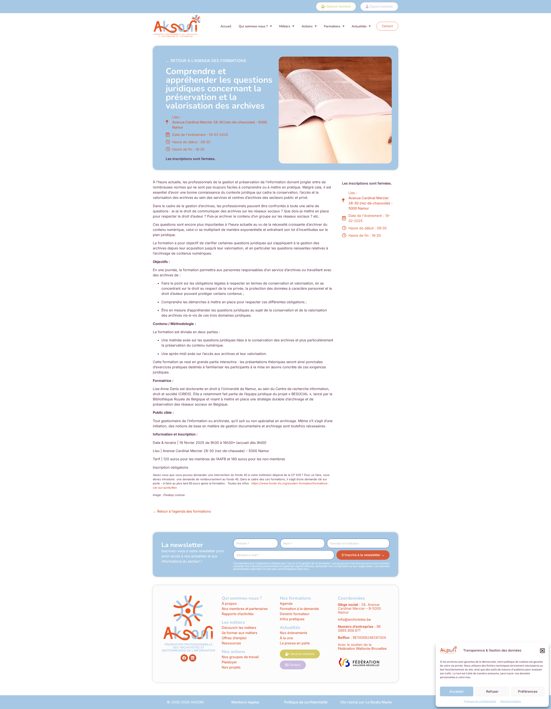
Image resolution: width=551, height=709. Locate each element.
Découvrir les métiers (239, 627)
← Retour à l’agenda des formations (182, 511)
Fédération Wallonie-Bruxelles (362, 648)
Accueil (225, 26)
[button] (542, 650)
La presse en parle (295, 643)
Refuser (492, 691)
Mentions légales (510, 701)
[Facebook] (184, 658)
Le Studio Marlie (378, 702)
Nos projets (231, 667)
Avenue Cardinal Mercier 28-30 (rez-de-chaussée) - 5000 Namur (219, 124)
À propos (229, 603)
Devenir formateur (295, 614)
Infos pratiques (292, 619)
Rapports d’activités (238, 614)
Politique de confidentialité (480, 701)
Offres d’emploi (234, 638)
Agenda (286, 603)
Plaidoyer (229, 662)
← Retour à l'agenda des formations (206, 60)
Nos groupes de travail (240, 657)
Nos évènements (293, 633)
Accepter (456, 691)
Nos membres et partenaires (245, 608)
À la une (286, 638)
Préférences (527, 691)
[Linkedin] (192, 658)
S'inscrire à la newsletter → (363, 555)
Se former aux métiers (239, 633)
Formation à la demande (299, 608)
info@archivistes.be (354, 619)
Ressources (231, 643)
